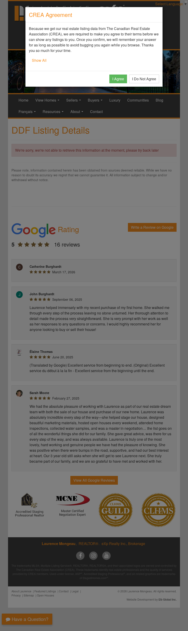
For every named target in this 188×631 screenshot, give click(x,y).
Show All (39, 60)
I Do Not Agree (144, 78)
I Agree (118, 78)
